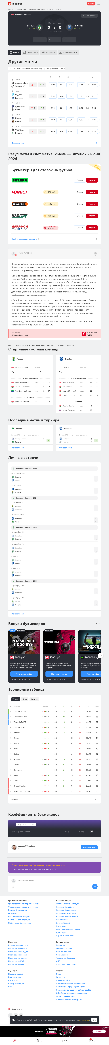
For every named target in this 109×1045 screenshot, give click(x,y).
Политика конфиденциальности (70, 987)
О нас (58, 974)
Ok (94, 1020)
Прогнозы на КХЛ (16, 961)
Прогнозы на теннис (17, 958)
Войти (91, 4)
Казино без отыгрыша (66, 913)
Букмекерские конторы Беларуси (23, 903)
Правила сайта (63, 980)
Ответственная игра (65, 996)
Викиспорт (13, 980)
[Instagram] (10, 1015)
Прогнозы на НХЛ (16, 964)
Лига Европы (62, 955)
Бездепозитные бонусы (19, 916)
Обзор (80, 180)
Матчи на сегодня (64, 948)
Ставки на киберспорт (66, 964)
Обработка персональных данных (71, 993)
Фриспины (61, 926)
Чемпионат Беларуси (37, 9)
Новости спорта (15, 974)
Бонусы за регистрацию (19, 919)
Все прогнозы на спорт (18, 945)
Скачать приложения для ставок (23, 907)
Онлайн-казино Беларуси (67, 903)
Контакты (60, 977)
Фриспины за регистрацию (68, 929)
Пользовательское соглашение (70, 983)
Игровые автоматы (65, 935)
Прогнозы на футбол (17, 948)
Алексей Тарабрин (26, 846)
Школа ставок (14, 977)
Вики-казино (62, 919)
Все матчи (60, 945)
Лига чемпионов (63, 951)
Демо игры (61, 932)
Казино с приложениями (67, 916)
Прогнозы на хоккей (17, 955)
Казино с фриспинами (66, 910)
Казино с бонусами (65, 907)
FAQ (10, 987)
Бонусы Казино (63, 923)
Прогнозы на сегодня (18, 951)
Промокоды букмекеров (19, 923)
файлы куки (84, 1020)
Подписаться (89, 847)
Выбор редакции (16, 983)
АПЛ (58, 961)
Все (98, 623)
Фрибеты (12, 913)
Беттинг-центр (21, 9)
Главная (11, 9)
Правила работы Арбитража (69, 999)
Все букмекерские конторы (25, 239)
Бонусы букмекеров (17, 910)
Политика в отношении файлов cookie (73, 990)
